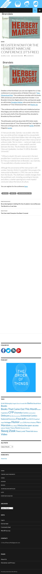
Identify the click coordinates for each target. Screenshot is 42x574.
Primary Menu (39, 10)
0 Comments (30, 56)
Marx (38, 422)
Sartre (28, 428)
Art (26, 403)
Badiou (30, 403)
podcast (3, 428)
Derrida (11, 416)
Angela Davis (16, 403)
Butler (39, 409)
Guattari (37, 419)
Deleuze (5, 415)
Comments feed (6, 527)
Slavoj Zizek (8, 430)
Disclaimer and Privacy (8, 563)
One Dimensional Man (24, 193)
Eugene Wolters (18, 56)
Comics (25, 413)
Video (4, 434)
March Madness (31, 422)
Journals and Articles (8, 488)
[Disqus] (21, 247)
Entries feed (4, 523)
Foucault (21, 418)
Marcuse (13, 193)
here (26, 186)
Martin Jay (34, 104)
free (27, 419)
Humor (15, 422)
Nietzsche (22, 425)
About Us (4, 559)
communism (32, 413)
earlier (31, 126)
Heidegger (7, 422)
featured (4, 419)
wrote (10, 128)
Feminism (12, 419)
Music (12, 425)
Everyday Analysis (7, 496)
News (2, 41)
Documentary (17, 416)
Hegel (2, 422)
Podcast (4, 360)
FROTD (31, 419)
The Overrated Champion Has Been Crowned (14, 212)
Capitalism (4, 413)
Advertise (4, 458)
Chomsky (18, 412)
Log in (3, 520)
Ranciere (23, 428)
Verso (36, 431)
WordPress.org (5, 530)
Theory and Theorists (24, 431)
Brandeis (5, 193)
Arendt (22, 403)
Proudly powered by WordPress (9, 571)
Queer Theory (10, 428)
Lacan (21, 422)
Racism (18, 428)
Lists (25, 422)
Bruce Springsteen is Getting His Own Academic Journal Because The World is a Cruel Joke (20, 204)
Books (4, 405)
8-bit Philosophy (6, 403)
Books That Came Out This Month (19, 408)
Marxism (5, 425)
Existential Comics (29, 415)
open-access (32, 425)
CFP (11, 412)
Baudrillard (37, 403)
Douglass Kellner (16, 102)
